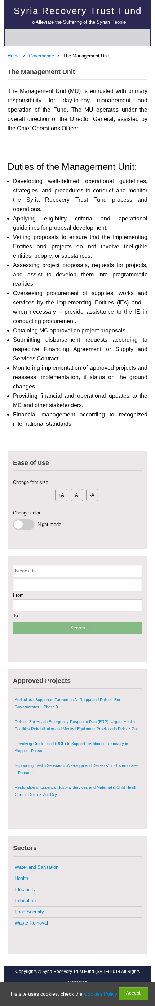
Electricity (25, 889)
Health (21, 878)
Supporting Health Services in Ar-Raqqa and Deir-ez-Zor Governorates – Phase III (77, 769)
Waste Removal (31, 923)
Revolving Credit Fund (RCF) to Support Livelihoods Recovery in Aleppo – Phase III (71, 747)
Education (25, 900)
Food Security (29, 911)
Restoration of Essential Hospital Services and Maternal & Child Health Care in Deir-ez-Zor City (76, 791)
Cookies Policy (100, 994)
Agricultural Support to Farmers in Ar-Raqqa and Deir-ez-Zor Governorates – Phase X (67, 703)
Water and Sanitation (36, 867)
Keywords (25, 570)
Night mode (48, 524)
